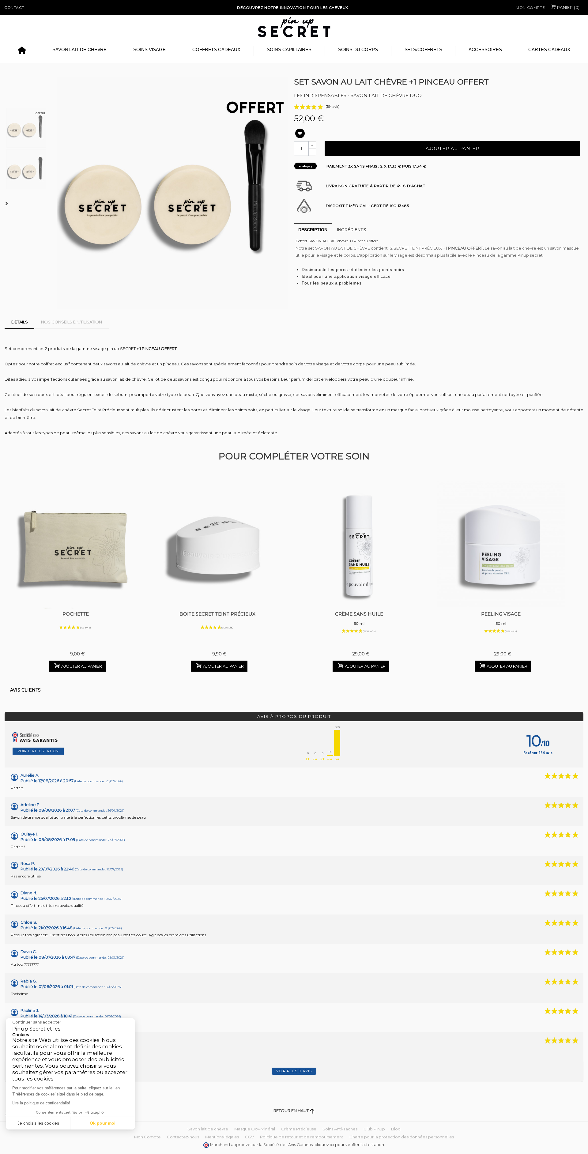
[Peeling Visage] (501, 545)
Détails (19, 321)
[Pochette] (75, 545)
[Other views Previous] (8, 91)
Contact (14, 7)
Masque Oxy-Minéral (254, 1128)
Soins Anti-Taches (339, 1128)
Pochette (75, 614)
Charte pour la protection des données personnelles (401, 1136)
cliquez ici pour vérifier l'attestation (349, 1144)
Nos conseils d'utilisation (71, 321)
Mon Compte (530, 7)
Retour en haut (291, 1110)
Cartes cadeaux (549, 49)
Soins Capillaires (289, 49)
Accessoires (485, 49)
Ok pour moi (102, 1123)
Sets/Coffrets (423, 49)
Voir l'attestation (38, 751)
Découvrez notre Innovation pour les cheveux (292, 7)
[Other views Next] (8, 203)
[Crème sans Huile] (359, 545)
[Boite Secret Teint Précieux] (217, 545)
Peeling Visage (501, 618)
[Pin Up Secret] (294, 27)
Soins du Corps (358, 49)
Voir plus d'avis (294, 1071)
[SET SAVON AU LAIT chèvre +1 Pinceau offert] (172, 193)
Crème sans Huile (359, 618)
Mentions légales (222, 1136)
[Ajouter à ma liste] (299, 133)
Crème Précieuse (298, 1128)
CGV (249, 1136)
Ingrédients (351, 229)
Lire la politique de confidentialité (41, 1103)
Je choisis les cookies (38, 1123)
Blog (396, 1128)
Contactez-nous (183, 1136)
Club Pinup (374, 1128)
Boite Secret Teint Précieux (217, 614)
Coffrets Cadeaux (216, 49)
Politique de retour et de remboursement (301, 1136)
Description (312, 229)
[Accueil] (22, 51)
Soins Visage (149, 49)
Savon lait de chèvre (79, 49)
